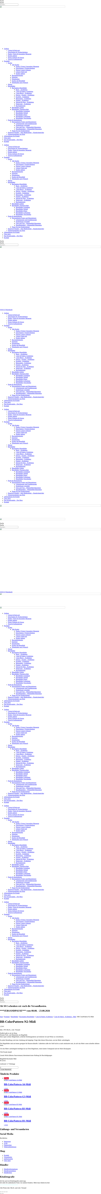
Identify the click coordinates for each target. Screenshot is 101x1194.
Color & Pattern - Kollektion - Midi (65, 1017)
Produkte (7, 61)
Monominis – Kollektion (23, 98)
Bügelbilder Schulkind (23, 111)
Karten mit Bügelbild (18, 81)
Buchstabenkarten (17, 75)
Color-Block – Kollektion (24, 93)
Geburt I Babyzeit (21, 72)
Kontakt (6, 141)
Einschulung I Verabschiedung (25, 68)
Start (1, 1017)
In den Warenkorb (6, 1069)
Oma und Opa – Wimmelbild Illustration (28, 127)
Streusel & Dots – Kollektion (25, 102)
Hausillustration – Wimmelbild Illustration (29, 129)
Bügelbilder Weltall (22, 113)
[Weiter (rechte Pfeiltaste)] (3, 1193)
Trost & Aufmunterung (15, 59)
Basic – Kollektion (21, 90)
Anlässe (6, 48)
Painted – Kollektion (22, 100)
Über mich (7, 138)
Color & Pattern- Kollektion (24, 91)
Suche (2, 1)
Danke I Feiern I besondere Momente (27, 66)
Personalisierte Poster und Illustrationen (24, 122)
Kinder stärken (12, 56)
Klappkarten (16, 79)
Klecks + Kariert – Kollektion (25, 95)
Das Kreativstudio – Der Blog (13, 140)
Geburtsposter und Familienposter (26, 123)
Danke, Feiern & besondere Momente (19, 54)
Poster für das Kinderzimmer (21, 131)
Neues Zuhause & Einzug (16, 57)
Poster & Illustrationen (15, 120)
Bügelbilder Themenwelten (20, 109)
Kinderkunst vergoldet (23, 125)
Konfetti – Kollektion (22, 97)
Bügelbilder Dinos (21, 115)
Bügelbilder (11, 86)
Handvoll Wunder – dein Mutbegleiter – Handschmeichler (26, 132)
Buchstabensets (20, 106)
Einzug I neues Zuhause (23, 70)
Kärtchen (15, 77)
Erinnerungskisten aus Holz (16, 134)
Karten (10, 63)
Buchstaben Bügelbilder (19, 88)
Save (7, 1078)
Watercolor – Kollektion (23, 104)
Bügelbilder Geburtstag (23, 116)
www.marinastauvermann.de (9, 1184)
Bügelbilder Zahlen (18, 107)
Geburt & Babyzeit (14, 50)
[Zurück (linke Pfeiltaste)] (1, 1193)
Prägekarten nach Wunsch (20, 82)
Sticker (10, 84)
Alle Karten (15, 65)
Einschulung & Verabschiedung (18, 52)
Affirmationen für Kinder (12, 136)
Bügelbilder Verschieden (23, 118)
